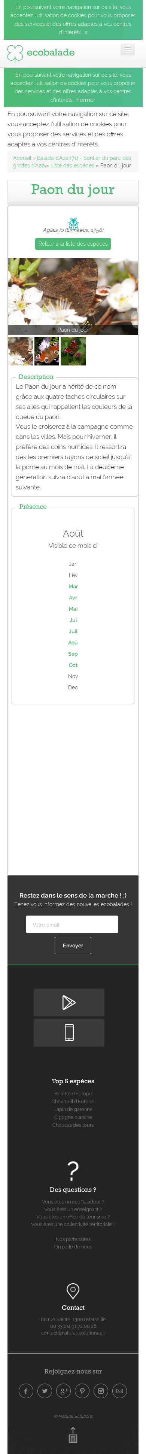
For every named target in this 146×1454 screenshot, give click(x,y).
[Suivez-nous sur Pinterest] (82, 1391)
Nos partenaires (73, 1239)
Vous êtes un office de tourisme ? (73, 1217)
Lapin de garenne (73, 1109)
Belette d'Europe (73, 1093)
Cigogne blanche (73, 1117)
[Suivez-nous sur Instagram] (101, 1391)
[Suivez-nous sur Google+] (63, 1391)
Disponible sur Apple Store (69, 1025)
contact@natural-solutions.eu (73, 1333)
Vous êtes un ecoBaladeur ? (73, 1202)
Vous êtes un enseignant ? (73, 1209)
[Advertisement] (73, 788)
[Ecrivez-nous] (119, 1391)
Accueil (22, 158)
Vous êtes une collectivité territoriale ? (73, 1224)
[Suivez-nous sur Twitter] (44, 1391)
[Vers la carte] (73, 1291)
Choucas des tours (73, 1125)
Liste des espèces (72, 166)
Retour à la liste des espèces (73, 244)
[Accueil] (40, 52)
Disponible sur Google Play (69, 995)
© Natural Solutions (73, 1416)
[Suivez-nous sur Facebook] (26, 1391)
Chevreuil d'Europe (73, 1101)
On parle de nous (73, 1247)
